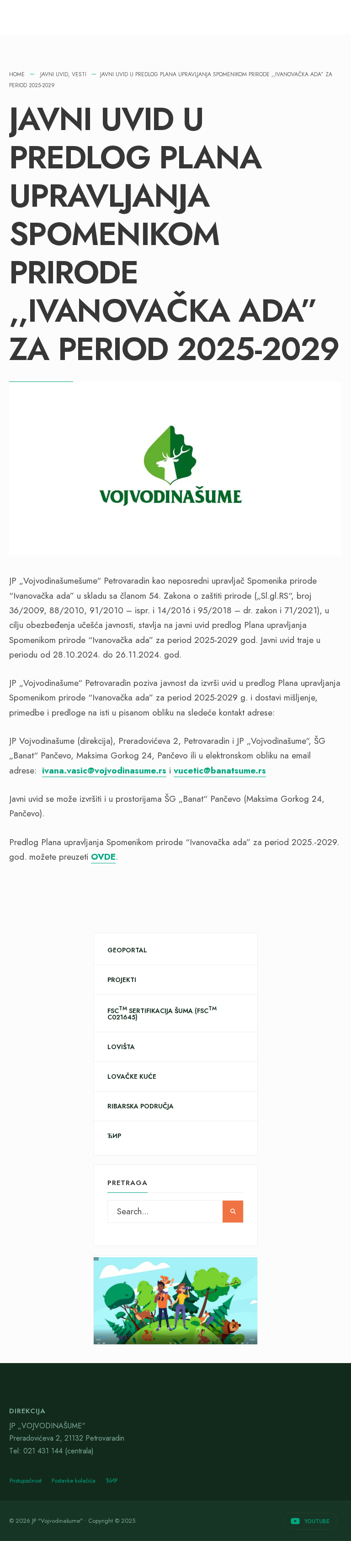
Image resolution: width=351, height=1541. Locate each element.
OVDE (103, 857)
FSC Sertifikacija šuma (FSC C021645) (162, 1013)
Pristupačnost (26, 1480)
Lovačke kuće (131, 1076)
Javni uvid (54, 74)
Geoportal (127, 950)
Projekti (121, 979)
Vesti (79, 74)
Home (17, 74)
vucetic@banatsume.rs (220, 770)
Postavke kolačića (74, 1480)
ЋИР (114, 1135)
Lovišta (121, 1046)
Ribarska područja (140, 1106)
